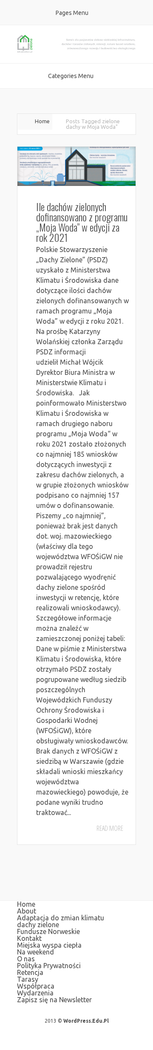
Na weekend (35, 952)
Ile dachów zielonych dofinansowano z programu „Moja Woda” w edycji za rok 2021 (82, 222)
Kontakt (29, 938)
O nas (26, 959)
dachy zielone (38, 924)
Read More (109, 828)
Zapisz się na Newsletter (54, 1000)
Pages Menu (72, 12)
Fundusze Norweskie (48, 931)
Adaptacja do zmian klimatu (60, 918)
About (26, 911)
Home (42, 121)
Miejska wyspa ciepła (49, 945)
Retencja (30, 972)
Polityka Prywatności (49, 965)
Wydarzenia (35, 993)
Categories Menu (71, 76)
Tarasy (27, 979)
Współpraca (35, 986)
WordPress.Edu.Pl (86, 1021)
